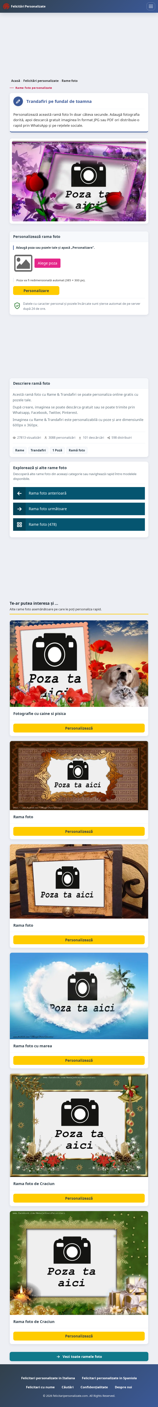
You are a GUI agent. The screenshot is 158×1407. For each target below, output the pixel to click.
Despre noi (123, 1387)
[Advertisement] (79, 46)
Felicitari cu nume (40, 1387)
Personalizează (79, 728)
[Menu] (151, 6)
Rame (19, 450)
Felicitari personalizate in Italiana (48, 1378)
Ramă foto (77, 450)
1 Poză (57, 450)
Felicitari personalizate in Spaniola (109, 1378)
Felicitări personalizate (41, 81)
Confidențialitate (94, 1387)
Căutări (68, 1387)
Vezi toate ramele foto (82, 1356)
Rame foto (70, 81)
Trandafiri (38, 450)
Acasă (15, 81)
